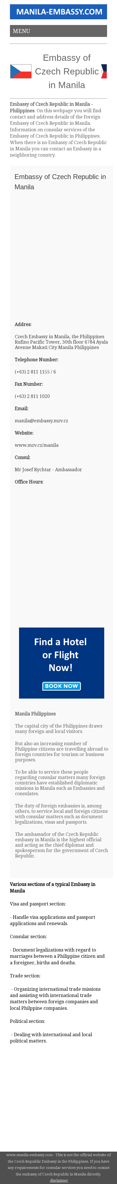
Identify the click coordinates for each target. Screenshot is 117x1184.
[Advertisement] (58, 253)
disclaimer (59, 1180)
